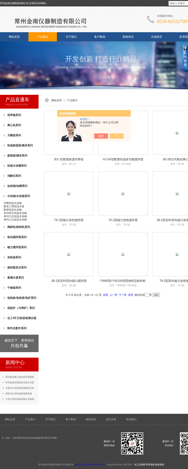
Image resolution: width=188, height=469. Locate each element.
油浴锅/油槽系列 (17, 185)
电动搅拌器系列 (17, 237)
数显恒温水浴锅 (13, 209)
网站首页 (14, 36)
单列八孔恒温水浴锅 (15, 219)
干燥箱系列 (14, 287)
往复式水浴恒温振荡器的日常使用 (18, 389)
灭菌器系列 (14, 135)
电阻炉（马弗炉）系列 (21, 307)
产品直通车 (17, 99)
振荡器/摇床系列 (17, 155)
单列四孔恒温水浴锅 (15, 212)
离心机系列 (14, 125)
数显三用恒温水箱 (14, 206)
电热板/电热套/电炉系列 (21, 297)
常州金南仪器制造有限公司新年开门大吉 (18, 383)
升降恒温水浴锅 (13, 203)
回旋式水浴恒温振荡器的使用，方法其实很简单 (17, 394)
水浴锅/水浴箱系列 (18, 196)
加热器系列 (14, 257)
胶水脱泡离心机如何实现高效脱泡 (18, 378)
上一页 (113, 294)
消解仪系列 (14, 175)
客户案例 (99, 36)
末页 (130, 294)
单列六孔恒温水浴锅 (15, 216)
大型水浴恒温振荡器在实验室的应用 (18, 400)
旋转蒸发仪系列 (17, 267)
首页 (105, 294)
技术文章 (111, 419)
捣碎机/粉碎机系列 (18, 226)
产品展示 (42, 36)
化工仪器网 (139, 464)
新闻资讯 (128, 36)
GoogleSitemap (114, 464)
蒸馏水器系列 (15, 277)
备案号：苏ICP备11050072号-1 (90, 464)
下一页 (122, 294)
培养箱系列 (14, 115)
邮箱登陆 (159, 464)
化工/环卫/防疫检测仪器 (21, 318)
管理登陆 (150, 464)
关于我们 (71, 36)
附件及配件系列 (17, 328)
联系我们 (131, 419)
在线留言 (156, 36)
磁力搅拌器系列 (17, 247)
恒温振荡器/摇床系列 (20, 145)
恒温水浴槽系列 (17, 165)
